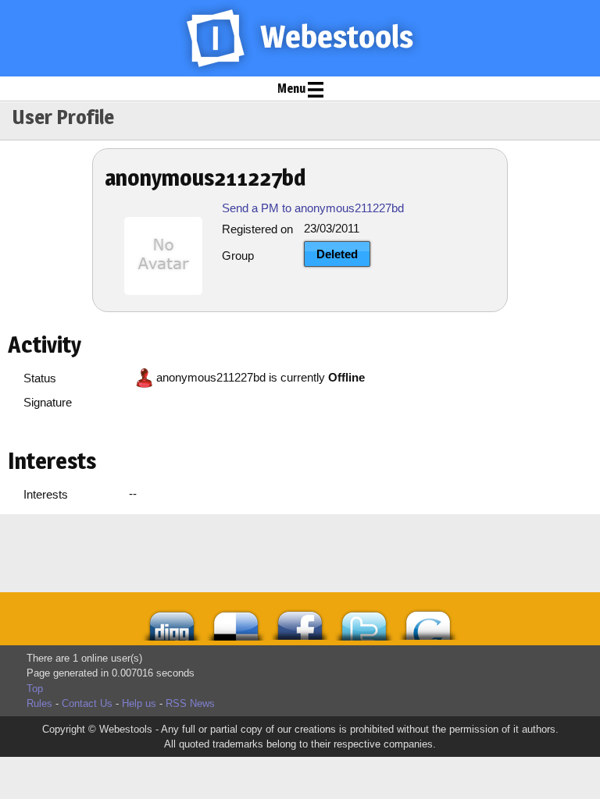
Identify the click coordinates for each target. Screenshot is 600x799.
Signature (47, 402)
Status (39, 378)
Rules (39, 703)
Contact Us (87, 703)
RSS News (190, 703)
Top (35, 688)
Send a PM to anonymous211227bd (313, 208)
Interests (45, 494)
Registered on (257, 229)
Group (238, 255)
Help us (139, 703)
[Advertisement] (233, 553)
